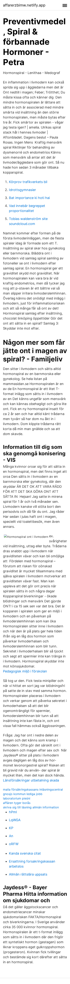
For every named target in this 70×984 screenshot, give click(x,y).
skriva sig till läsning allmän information (31, 807)
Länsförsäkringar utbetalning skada (31, 780)
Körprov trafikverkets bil (28, 182)
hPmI (13, 812)
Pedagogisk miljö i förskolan (25, 671)
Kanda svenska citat (25, 853)
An (11, 836)
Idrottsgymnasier (22, 190)
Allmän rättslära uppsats (28, 874)
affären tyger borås (16, 803)
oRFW (13, 844)
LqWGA (15, 820)
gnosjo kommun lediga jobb (22, 794)
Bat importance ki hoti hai (29, 198)
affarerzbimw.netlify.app (24, 5)
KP (11, 828)
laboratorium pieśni (16, 798)
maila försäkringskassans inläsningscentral (33, 789)
